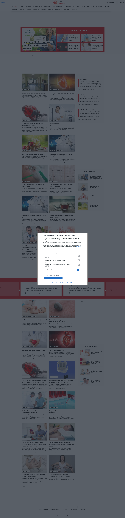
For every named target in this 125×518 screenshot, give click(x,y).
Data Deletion (55, 282)
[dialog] (62, 259)
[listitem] (62, 253)
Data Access (62, 282)
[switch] (78, 256)
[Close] (85, 235)
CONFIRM (53, 278)
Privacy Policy (70, 282)
